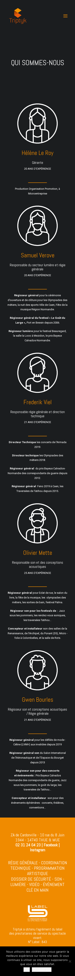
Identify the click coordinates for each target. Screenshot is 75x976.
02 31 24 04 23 (28, 845)
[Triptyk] (18, 16)
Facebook (51, 845)
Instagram (37, 850)
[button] (65, 16)
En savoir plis (41, 969)
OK (27, 969)
